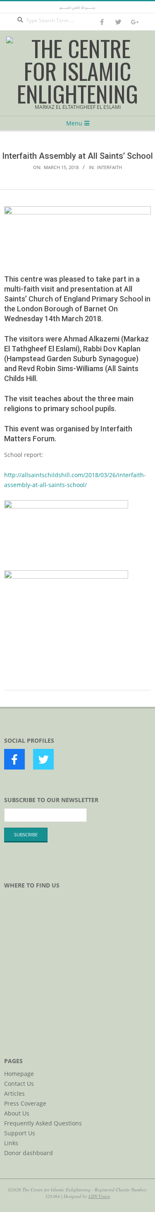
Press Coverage (25, 1103)
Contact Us (19, 1083)
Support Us (19, 1133)
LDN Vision (99, 1196)
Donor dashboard (28, 1153)
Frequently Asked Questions (43, 1123)
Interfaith (109, 167)
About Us (16, 1113)
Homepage (19, 1074)
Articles (14, 1093)
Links (11, 1143)
